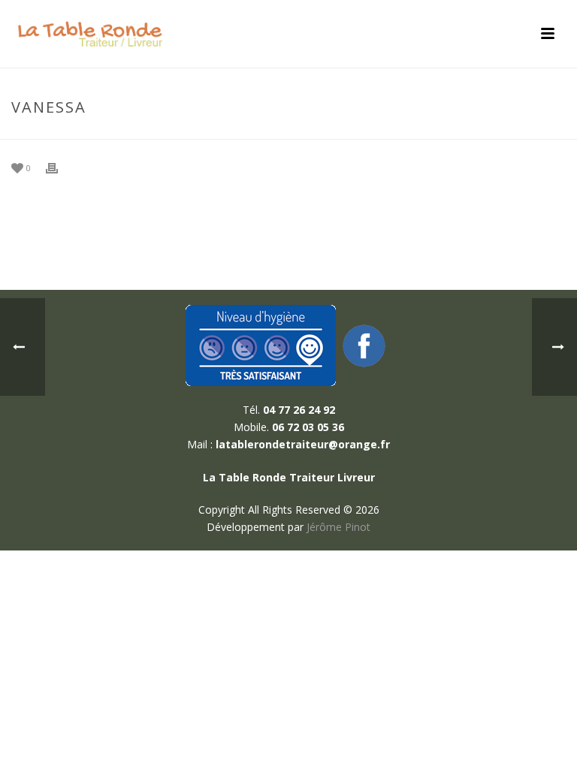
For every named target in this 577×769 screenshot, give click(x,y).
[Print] (59, 167)
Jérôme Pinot (338, 527)
